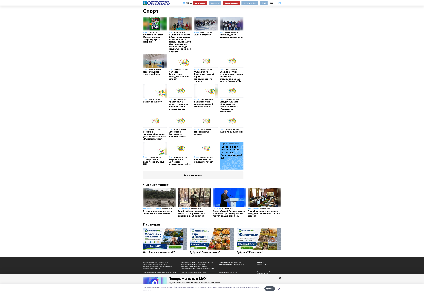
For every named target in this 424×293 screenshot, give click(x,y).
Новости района (249, 3)
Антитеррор (200, 3)
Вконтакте (215, 3)
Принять (269, 288)
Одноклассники (231, 3)
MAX (264, 3)
